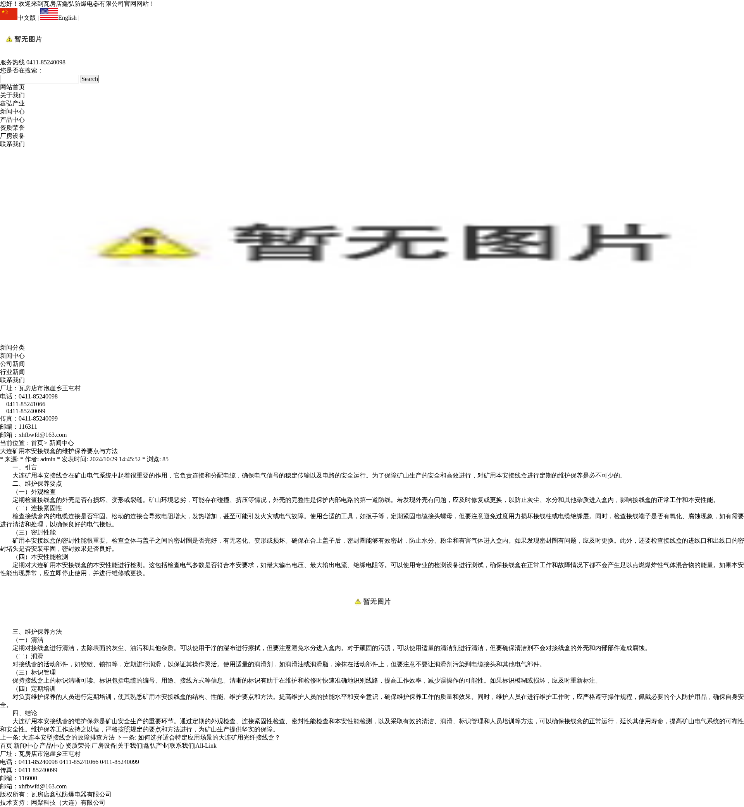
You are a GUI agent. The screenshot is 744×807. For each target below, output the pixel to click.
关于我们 (12, 95)
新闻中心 (12, 111)
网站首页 (12, 87)
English (67, 17)
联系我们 (12, 144)
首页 (37, 443)
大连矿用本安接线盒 (40, 475)
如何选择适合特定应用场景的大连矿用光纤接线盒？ (209, 737)
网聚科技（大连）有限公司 (68, 802)
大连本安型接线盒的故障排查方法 (68, 737)
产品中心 (12, 119)
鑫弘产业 (12, 103)
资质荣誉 (12, 127)
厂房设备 (12, 136)
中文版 (26, 17)
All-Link (206, 745)
